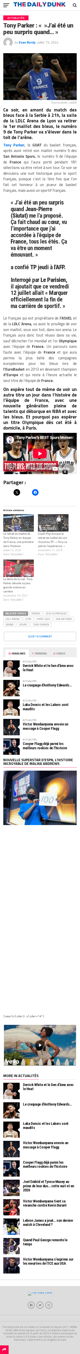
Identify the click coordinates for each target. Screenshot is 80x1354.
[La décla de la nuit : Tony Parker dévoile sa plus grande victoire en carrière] (18, 568)
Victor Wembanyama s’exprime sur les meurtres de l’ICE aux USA (48, 1261)
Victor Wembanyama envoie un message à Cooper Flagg (45, 726)
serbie (10, 624)
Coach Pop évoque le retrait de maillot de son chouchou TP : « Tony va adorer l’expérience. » (52, 539)
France (35, 613)
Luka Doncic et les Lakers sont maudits (45, 706)
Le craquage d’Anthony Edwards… (47, 685)
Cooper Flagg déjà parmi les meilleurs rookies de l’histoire (45, 745)
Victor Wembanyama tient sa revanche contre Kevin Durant (45, 1203)
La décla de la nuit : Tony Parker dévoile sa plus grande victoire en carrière (18, 585)
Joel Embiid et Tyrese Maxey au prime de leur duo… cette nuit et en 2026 (48, 1185)
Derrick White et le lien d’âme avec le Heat (48, 667)
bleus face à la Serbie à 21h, (31, 115)
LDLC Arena (13, 619)
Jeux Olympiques (56, 613)
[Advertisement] (40, 876)
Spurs (23, 624)
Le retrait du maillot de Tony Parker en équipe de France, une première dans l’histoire (18, 539)
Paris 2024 (43, 619)
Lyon (28, 619)
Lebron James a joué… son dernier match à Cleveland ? (48, 1222)
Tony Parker (41, 624)
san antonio (64, 619)
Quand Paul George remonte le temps (45, 1242)
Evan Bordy (27, 42)
